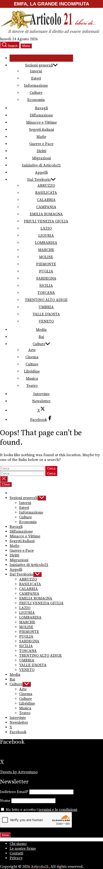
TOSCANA (46, 292)
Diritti (41, 151)
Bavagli (41, 108)
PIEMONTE (46, 264)
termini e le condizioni (58, 809)
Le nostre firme (23, 848)
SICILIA (46, 285)
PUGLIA (46, 271)
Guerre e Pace (41, 143)
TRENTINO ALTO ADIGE (46, 300)
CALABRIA (46, 199)
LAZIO (46, 228)
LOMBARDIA (46, 242)
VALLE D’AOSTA (46, 314)
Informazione (36, 85)
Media (41, 329)
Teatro (32, 385)
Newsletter (41, 401)
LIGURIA (46, 235)
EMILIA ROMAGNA (46, 214)
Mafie (41, 136)
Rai (41, 336)
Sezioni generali (39, 65)
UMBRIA (46, 307)
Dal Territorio (39, 179)
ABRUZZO (46, 185)
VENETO (46, 321)
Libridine (32, 371)
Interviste (41, 394)
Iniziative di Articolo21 (41, 165)
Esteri (36, 78)
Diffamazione (41, 115)
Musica (32, 378)
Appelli (41, 172)
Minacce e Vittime (41, 122)
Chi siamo (18, 843)
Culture (36, 92)
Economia (36, 99)
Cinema (32, 357)
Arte (32, 350)
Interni (36, 71)
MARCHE (46, 250)
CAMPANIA (46, 207)
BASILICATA (46, 192)
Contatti (16, 853)
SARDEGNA (46, 278)
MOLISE (46, 257)
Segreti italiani (41, 129)
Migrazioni (41, 158)
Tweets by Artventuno (19, 772)
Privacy (16, 858)
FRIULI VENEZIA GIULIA (46, 221)
